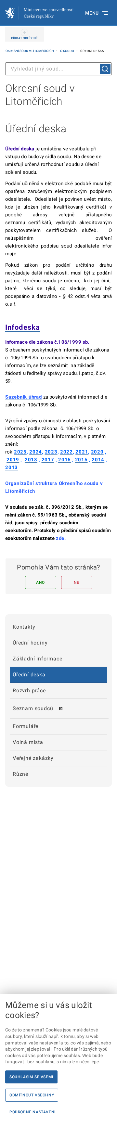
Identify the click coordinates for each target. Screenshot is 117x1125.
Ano (40, 582)
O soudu (67, 51)
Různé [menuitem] (20, 774)
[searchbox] (58, 68)
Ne (76, 582)
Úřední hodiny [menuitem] (30, 643)
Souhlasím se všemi (31, 1077)
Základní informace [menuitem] (37, 659)
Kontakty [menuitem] (24, 627)
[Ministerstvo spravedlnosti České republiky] (39, 12)
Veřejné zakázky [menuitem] (33, 758)
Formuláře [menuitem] (25, 726)
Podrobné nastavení (32, 1112)
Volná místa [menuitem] (28, 742)
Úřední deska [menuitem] (29, 674)
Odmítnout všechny (31, 1095)
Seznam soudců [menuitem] (33, 708)
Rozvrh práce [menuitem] (29, 690)
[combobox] (58, 68)
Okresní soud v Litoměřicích (30, 51)
